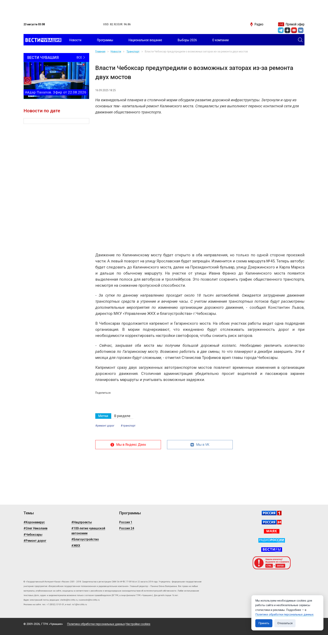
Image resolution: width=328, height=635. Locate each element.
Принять (263, 623)
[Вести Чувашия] (42, 40)
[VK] (301, 30)
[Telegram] (281, 30)
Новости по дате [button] (42, 110)
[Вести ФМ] (271, 549)
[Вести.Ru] (271, 522)
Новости (116, 51)
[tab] (103, 416)
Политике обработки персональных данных (284, 614)
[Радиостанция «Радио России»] (271, 540)
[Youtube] (294, 30)
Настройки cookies (138, 624)
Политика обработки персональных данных (96, 624)
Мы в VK (202, 445)
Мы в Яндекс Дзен (131, 445)
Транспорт (133, 51)
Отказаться (285, 623)
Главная (100, 51)
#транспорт (128, 425)
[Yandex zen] (287, 30)
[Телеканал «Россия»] (271, 513)
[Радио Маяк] (271, 531)
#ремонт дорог (104, 425)
